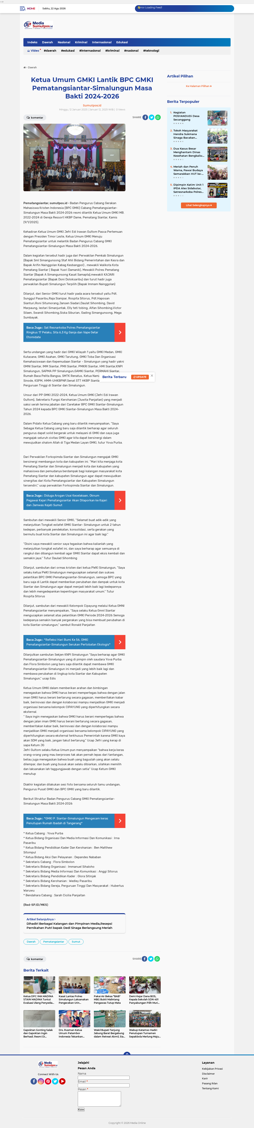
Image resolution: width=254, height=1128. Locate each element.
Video (35, 50)
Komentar (36, 117)
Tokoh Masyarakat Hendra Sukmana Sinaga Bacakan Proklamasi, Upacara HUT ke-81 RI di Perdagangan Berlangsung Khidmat (188, 134)
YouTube (65, 1086)
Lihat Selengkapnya (198, 205)
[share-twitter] (151, 117)
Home (31, 8)
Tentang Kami (210, 1088)
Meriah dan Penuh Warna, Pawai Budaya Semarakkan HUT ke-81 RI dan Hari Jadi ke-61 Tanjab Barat (188, 170)
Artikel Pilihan (180, 76)
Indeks (32, 42)
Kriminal (81, 42)
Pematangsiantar (53, 941)
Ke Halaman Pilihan (198, 86)
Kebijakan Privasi (212, 1068)
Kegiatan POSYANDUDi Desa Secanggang (186, 116)
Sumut (76, 941)
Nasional (64, 42)
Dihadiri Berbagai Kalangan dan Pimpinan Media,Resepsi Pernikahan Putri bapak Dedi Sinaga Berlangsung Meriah (69, 926)
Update (141, 376)
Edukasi (122, 42)
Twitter (57, 1086)
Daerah (47, 42)
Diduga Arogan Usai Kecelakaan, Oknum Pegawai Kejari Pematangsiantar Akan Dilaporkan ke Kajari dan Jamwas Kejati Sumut (66, 500)
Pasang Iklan (209, 1083)
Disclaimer (208, 1073)
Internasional (102, 42)
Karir (205, 1078)
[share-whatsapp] (158, 117)
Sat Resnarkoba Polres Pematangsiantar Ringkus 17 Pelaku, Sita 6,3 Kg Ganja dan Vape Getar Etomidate (63, 332)
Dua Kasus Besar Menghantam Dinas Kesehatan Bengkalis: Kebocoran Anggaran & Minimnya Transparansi (188, 152)
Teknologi (152, 50)
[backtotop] (127, 1055)
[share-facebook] (145, 117)
